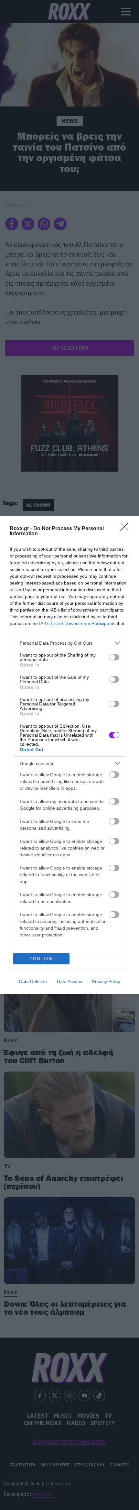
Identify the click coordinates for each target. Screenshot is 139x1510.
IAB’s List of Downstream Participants (77, 623)
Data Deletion (33, 981)
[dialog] (69, 755)
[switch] (114, 657)
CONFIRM (41, 958)
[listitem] (69, 643)
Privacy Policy (106, 981)
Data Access (69, 981)
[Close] (126, 529)
